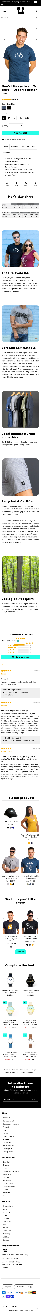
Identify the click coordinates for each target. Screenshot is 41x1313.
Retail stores (7, 1180)
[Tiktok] (19, 1306)
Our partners (7, 1142)
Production (6, 1127)
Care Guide (25, 146)
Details (5, 147)
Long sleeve (7, 1221)
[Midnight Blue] (32, 843)
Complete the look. (20, 965)
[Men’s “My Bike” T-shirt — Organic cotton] (11, 859)
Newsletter (6, 1193)
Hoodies (6, 1218)
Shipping (6, 152)
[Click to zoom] (36, 29)
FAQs (5, 1168)
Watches (6, 1237)
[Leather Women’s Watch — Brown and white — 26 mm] (30, 1041)
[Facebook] (3, 1306)
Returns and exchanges (11, 1171)
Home (6, 1070)
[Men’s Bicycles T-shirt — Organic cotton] (30, 859)
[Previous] (5, 40)
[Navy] (13, 828)
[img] (6, 671)
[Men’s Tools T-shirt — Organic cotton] (30, 922)
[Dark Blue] (30, 884)
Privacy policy (7, 1152)
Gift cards (6, 1177)
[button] (6, 99)
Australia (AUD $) (24, 1287)
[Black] (8, 828)
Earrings (6, 1240)
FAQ (33, 146)
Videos (5, 1190)
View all (20, 952)
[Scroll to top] (37, 1308)
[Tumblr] (9, 1306)
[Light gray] (11, 828)
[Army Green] (28, 884)
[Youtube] (12, 1306)
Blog (4, 1130)
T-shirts (5, 1209)
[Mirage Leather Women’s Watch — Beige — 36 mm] (30, 1009)
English (8, 1287)
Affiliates (6, 1139)
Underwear (7, 1231)
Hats (4, 1224)
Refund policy (7, 1148)
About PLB (6, 1118)
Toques (5, 1228)
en (36, 2)
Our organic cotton (9, 1121)
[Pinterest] (6, 1306)
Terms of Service (8, 1145)
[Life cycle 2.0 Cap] (11, 812)
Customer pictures (9, 1186)
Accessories (7, 1212)
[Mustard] (29, 843)
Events (5, 1133)
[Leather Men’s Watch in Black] (30, 980)
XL (20, 118)
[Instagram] (16, 1306)
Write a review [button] (20, 657)
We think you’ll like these (20, 900)
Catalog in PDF (8, 1183)
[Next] (36, 40)
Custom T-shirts (8, 1136)
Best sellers (13, 1070)
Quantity (5, 126)
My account (7, 1174)
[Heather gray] (8, 884)
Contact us (6, 1196)
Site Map (31, 1310)
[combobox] (20, 17)
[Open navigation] (5, 10)
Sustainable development (11, 1124)
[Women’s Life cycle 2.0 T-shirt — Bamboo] (30, 818)
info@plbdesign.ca (24, 1254)
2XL (27, 118)
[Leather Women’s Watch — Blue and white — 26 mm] (10, 1041)
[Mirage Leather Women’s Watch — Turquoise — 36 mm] (10, 1009)
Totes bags (6, 1234)
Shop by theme (8, 1206)
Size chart (14, 146)
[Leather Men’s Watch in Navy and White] (10, 980)
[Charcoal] (33, 884)
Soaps (5, 1215)
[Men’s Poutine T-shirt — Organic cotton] (11, 922)
